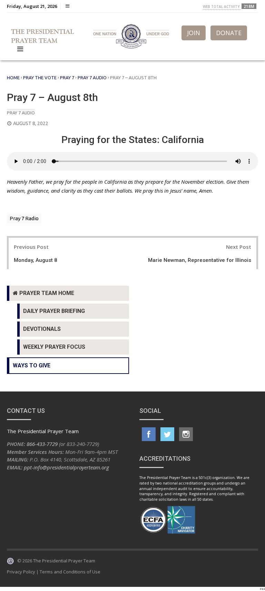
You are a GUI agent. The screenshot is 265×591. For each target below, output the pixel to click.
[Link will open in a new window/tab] (149, 434)
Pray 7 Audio (92, 77)
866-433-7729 (42, 443)
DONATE (229, 33)
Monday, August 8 (35, 260)
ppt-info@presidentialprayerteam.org (66, 467)
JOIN (193, 33)
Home (13, 77)
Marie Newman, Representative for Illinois (199, 260)
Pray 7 (67, 77)
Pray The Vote (40, 77)
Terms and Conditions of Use (70, 572)
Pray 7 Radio (24, 218)
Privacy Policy (21, 572)
